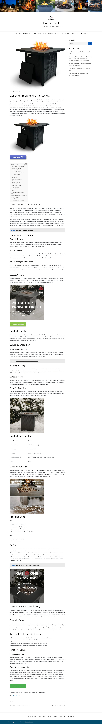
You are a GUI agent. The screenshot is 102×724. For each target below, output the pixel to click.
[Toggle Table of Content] (25, 164)
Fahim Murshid (29, 722)
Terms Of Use (32, 716)
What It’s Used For (16, 177)
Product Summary (18, 198)
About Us (71, 716)
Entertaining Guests (18, 179)
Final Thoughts (15, 197)
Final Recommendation (19, 200)
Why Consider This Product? (18, 166)
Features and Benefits (16, 168)
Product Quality (15, 176)
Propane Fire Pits (53, 33)
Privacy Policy (52, 716)
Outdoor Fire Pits (25, 33)
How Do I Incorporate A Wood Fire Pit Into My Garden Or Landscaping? (80, 64)
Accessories (84, 33)
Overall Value (15, 194)
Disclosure (42, 716)
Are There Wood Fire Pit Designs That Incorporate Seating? (78, 74)
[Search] (90, 43)
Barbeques (75, 33)
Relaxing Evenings (17, 180)
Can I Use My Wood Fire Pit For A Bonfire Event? (79, 69)
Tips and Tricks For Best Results (19, 195)
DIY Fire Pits (65, 33)
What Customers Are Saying (18, 192)
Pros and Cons (15, 188)
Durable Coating (17, 174)
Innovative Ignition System (19, 173)
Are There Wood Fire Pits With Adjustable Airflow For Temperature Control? (79, 53)
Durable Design (17, 170)
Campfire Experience (18, 184)
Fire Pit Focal (51, 23)
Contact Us (62, 716)
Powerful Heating (17, 171)
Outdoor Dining (17, 182)
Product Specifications (16, 185)
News (15, 33)
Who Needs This (15, 187)
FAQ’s (13, 190)
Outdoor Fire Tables (39, 33)
